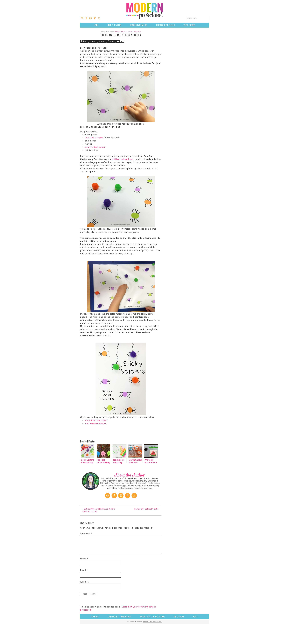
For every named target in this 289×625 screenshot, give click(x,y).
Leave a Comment (134, 32)
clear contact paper (95, 147)
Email (84, 570)
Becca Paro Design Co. (152, 622)
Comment (86, 533)
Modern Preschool (144, 10)
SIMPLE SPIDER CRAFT (96, 420)
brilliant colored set (122, 159)
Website (84, 581)
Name (84, 558)
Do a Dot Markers (94, 137)
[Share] (117, 41)
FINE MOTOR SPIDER (95, 423)
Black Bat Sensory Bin (146, 509)
